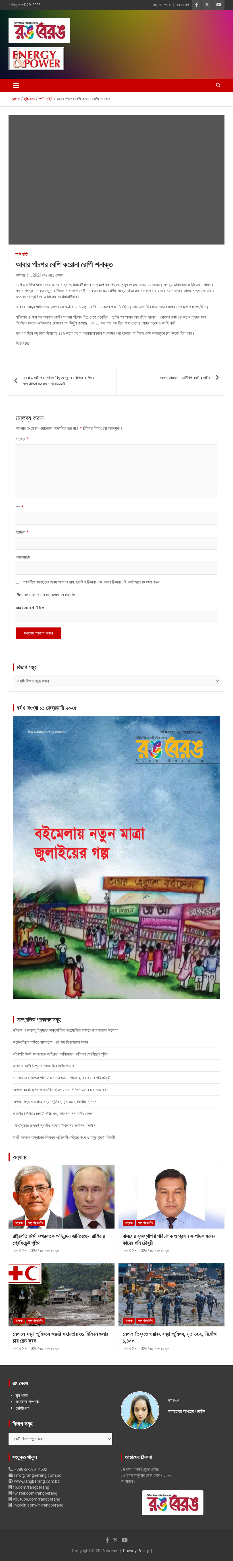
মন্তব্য (22, 438)
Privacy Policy (136, 1550)
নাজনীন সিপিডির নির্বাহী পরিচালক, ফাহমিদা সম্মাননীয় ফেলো (53, 1113)
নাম (20, 507)
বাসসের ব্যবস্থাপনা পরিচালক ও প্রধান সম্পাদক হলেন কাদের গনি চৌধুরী (61, 1077)
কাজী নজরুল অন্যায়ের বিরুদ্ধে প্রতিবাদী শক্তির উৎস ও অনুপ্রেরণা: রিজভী (64, 1137)
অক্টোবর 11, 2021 (29, 275)
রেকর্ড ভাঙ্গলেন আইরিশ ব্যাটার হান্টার (185, 377)
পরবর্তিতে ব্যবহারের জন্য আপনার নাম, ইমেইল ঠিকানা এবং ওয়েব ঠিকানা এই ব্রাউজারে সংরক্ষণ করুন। (93, 582)
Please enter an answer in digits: (46, 594)
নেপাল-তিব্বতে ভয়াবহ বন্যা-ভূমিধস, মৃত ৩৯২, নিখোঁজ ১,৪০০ (55, 1101)
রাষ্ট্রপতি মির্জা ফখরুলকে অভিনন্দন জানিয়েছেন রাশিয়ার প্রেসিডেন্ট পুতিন (60, 1054)
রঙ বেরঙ (111, 1550)
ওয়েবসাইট (23, 557)
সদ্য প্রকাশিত (35, 1223)
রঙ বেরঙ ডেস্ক (53, 275)
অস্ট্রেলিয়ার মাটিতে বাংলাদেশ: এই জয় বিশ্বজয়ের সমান (50, 1042)
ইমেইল (22, 532)
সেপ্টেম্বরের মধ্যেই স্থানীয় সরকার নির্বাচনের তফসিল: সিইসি (54, 1125)
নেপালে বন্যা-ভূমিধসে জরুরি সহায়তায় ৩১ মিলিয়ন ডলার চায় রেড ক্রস (61, 1089)
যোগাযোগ (183, 5)
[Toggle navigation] (16, 85)
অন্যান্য (20, 1157)
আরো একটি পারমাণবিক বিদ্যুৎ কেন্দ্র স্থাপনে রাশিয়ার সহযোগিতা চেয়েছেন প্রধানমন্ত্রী (58, 380)
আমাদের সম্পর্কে (161, 5)
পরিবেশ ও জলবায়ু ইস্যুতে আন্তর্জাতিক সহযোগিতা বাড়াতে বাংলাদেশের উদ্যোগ (65, 1030)
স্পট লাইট (22, 254)
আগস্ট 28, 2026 (25, 1250)
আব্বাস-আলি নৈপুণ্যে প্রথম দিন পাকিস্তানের (43, 1066)
